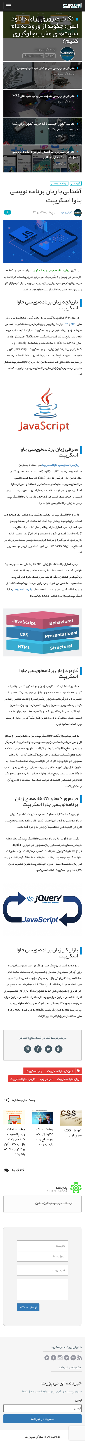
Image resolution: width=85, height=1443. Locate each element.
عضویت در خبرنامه (42, 1419)
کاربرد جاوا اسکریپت (22, 1079)
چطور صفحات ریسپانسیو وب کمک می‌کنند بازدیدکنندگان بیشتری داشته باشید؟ (14, 1142)
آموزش (75, 183)
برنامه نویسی (59, 183)
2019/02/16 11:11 (57, 1191)
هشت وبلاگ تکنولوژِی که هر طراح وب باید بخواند (44, 1137)
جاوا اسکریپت (34, 1071)
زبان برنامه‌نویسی (22, 589)
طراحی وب (46, 1079)
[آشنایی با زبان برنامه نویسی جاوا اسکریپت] (42, 241)
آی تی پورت (66, 212)
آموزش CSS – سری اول (72, 1133)
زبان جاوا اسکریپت (68, 1079)
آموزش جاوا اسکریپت (60, 1071)
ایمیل (78, 1400)
